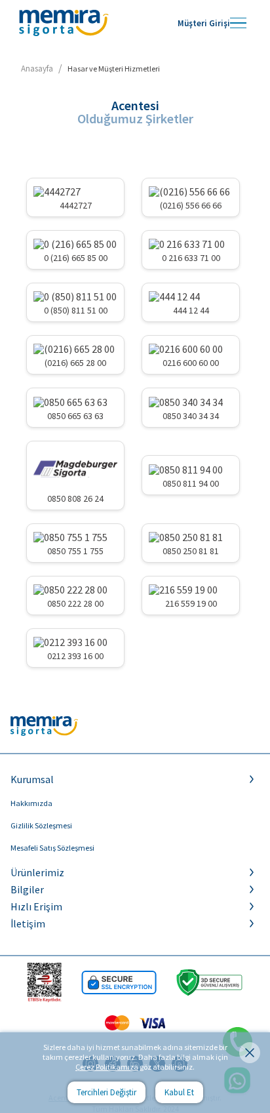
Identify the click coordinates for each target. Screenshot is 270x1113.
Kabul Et (179, 1092)
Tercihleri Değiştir (106, 1092)
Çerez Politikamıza (106, 1067)
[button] (135, 779)
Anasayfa (37, 68)
